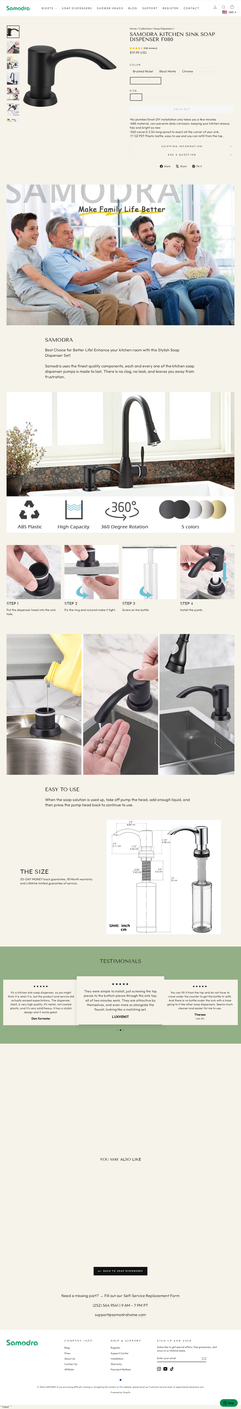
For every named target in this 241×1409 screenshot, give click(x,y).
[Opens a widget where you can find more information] (229, 1403)
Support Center (120, 1353)
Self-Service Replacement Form (152, 1295)
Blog (132, 8)
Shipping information (181, 146)
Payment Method (121, 1369)
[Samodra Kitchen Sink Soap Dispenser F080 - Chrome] (33, 1239)
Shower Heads (110, 8)
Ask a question (182, 154)
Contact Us (70, 1364)
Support (150, 8)
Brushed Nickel (143, 71)
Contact (191, 8)
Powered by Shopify (120, 1392)
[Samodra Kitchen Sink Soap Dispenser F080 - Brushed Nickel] (24, 1239)
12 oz (136, 97)
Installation (117, 1358)
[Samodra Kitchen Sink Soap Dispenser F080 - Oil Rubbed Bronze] (42, 1239)
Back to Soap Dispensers (122, 1271)
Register (171, 8)
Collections (145, 28)
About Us (69, 1358)
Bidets (48, 8)
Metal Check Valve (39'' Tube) (166, 97)
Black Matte (167, 71)
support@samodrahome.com (120, 1314)
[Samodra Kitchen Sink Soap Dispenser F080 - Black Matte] (29, 1239)
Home (133, 28)
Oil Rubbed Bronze (145, 81)
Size (133, 90)
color (135, 64)
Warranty (116, 1364)
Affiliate (69, 1369)
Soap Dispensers (77, 8)
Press (67, 1353)
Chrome (187, 71)
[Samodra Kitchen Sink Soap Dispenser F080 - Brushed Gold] (38, 1239)
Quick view (34, 1219)
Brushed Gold (208, 71)
